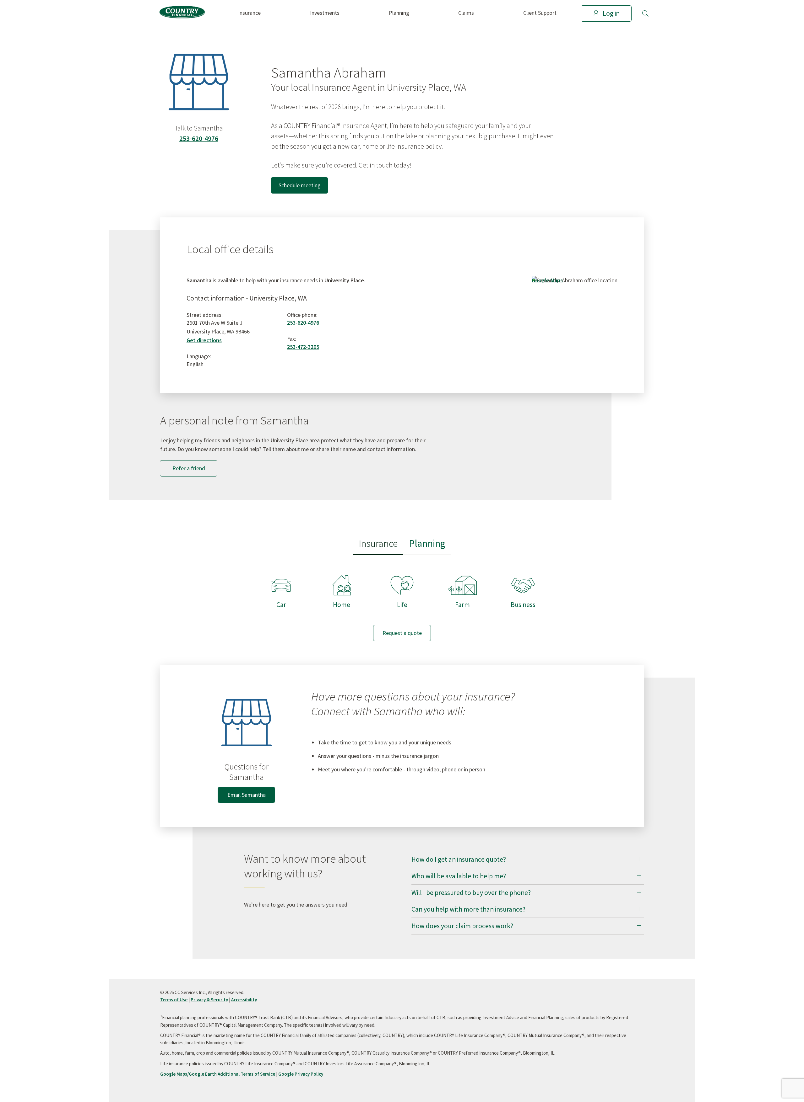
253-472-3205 (303, 346)
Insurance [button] (249, 12)
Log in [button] (611, 13)
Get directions (204, 340)
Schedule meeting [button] (300, 185)
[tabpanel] (402, 602)
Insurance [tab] (378, 543)
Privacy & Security (209, 1000)
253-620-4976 (198, 138)
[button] (645, 13)
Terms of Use (173, 1000)
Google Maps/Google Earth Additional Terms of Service (217, 1074)
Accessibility (244, 1000)
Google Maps (547, 280)
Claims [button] (466, 12)
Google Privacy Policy (300, 1074)
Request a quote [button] (402, 632)
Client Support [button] (540, 12)
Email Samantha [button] (246, 794)
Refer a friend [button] (188, 468)
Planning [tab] (427, 543)
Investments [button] (325, 12)
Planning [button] (399, 12)
